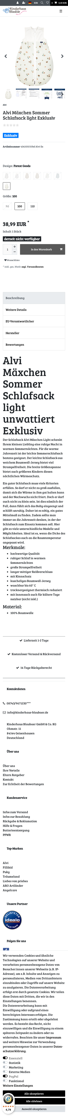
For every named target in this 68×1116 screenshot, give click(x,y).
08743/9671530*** (19, 703)
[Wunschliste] (47, 3)
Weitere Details (16, 310)
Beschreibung (15, 298)
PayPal (13, 1076)
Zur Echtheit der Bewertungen (23, 784)
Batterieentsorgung (16, 830)
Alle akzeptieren (34, 1093)
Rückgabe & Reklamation (20, 821)
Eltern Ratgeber (13, 775)
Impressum (53, 1037)
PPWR (7, 835)
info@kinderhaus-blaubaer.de (27, 712)
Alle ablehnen (34, 1101)
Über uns (9, 766)
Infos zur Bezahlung (16, 816)
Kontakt (8, 779)
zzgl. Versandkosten (33, 266)
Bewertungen (15, 344)
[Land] (30, 3)
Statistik (14, 1063)
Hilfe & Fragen (12, 826)
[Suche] (42, 3)
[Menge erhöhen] (14, 246)
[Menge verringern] (14, 252)
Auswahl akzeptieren (34, 1109)
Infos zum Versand (15, 812)
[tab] (34, 298)
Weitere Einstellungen (18, 1085)
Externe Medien (19, 1072)
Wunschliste (13, 260)
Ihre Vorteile (11, 770)
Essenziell (15, 1058)
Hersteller (12, 333)
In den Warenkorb (41, 249)
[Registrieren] (24, 3)
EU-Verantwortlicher (20, 321)
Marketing (16, 1067)
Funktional (16, 1081)
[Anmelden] (18, 3)
